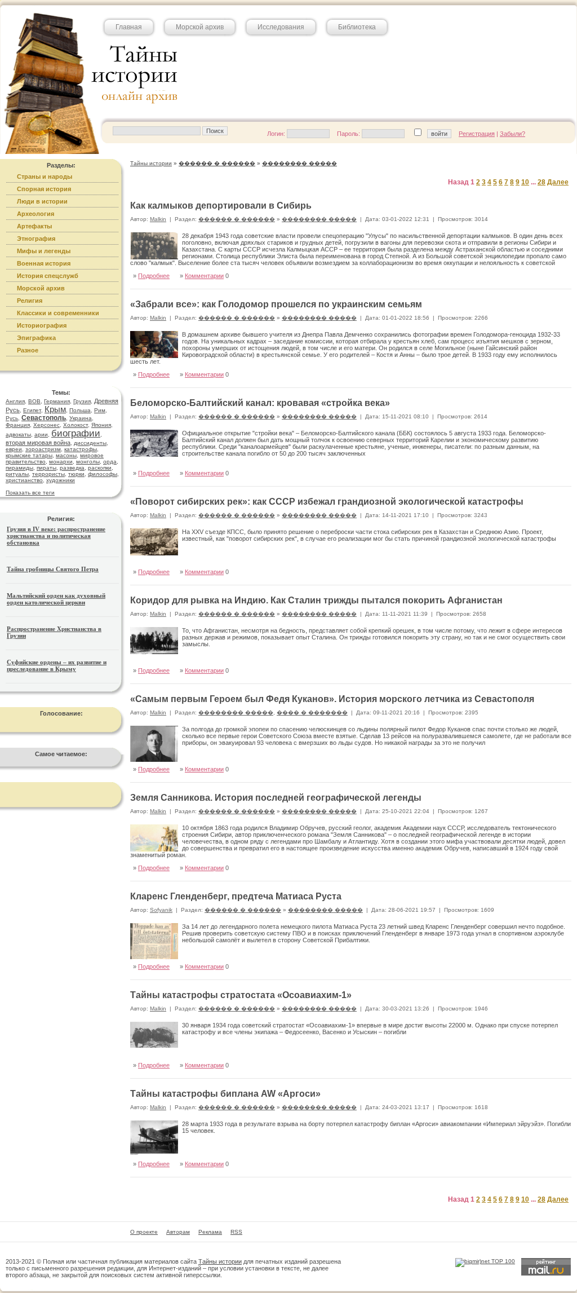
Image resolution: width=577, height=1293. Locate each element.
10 (525, 182)
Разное (27, 350)
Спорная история (44, 189)
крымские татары (29, 455)
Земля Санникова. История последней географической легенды (275, 797)
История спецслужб (47, 275)
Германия (57, 401)
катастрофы (80, 449)
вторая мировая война (38, 442)
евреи (14, 449)
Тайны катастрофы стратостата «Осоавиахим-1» (241, 995)
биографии (75, 433)
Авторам (178, 1232)
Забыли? (512, 133)
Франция (18, 425)
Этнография (36, 238)
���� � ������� (312, 712)
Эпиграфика (36, 337)
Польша (80, 410)
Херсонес (46, 425)
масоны (66, 455)
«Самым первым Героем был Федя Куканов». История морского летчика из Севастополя (332, 699)
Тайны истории (220, 1261)
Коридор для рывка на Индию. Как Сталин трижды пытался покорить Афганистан (316, 600)
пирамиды (19, 468)
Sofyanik (161, 910)
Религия (29, 300)
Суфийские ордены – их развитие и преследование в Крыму (56, 665)
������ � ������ (236, 219)
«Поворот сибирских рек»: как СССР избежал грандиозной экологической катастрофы (326, 501)
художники (60, 480)
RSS (236, 1232)
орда (110, 461)
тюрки (76, 474)
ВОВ (34, 401)
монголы (88, 461)
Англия (15, 401)
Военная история (43, 263)
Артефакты (34, 226)
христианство (24, 480)
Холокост (75, 425)
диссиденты (90, 443)
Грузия (82, 401)
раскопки (100, 468)
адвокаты (18, 434)
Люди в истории (42, 201)
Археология (35, 213)
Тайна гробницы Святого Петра (53, 569)
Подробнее (154, 275)
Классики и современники (58, 313)
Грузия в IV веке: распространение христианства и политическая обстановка (56, 536)
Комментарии (204, 275)
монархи (61, 461)
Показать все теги (30, 492)
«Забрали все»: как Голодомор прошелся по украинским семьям (276, 304)
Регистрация (477, 133)
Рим (99, 410)
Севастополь (43, 418)
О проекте (144, 1232)
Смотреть (545, 559)
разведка (72, 468)
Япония (101, 425)
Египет (32, 410)
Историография (41, 325)
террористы (48, 474)
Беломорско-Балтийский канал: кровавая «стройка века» (260, 403)
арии (41, 434)
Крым (55, 409)
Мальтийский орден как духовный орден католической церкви (56, 599)
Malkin (158, 219)
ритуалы (17, 474)
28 (541, 182)
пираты (46, 468)
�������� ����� (319, 219)
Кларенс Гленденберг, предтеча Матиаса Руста (235, 896)
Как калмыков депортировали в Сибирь (221, 205)
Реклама (210, 1232)
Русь (12, 418)
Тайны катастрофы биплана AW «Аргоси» (225, 1093)
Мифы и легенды (43, 251)
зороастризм (43, 449)
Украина (80, 418)
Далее (558, 182)
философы (102, 474)
